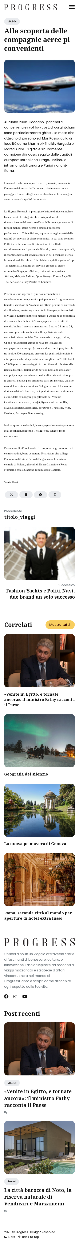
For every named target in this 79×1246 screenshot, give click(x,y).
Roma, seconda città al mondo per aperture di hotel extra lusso (38, 915)
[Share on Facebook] (26, 494)
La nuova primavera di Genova (35, 843)
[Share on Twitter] (11, 494)
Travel (12, 1181)
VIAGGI (12, 21)
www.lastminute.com (16, 299)
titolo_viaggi (19, 517)
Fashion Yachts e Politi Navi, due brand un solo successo (40, 593)
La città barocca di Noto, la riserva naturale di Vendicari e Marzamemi (38, 1197)
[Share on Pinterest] (40, 494)
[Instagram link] (15, 997)
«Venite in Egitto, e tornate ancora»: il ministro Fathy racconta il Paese (39, 699)
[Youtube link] (24, 997)
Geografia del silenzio (26, 774)
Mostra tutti (59, 624)
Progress (22, 1232)
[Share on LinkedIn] (54, 494)
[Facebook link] (6, 997)
